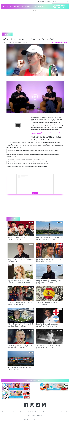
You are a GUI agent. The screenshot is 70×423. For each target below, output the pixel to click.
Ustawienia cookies (64, 411)
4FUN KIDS (41, 6)
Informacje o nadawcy (54, 411)
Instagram (49, 1)
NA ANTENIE (8, 6)
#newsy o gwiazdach (23, 42)
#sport (11, 42)
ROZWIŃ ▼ (35, 193)
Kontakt (13, 411)
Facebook (41, 1)
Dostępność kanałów (6, 411)
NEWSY (22, 6)
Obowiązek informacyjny (35, 411)
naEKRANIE (39, 415)
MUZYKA (27, 6)
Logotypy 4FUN (19, 411)
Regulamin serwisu (45, 411)
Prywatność (26, 411)
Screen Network (31, 415)
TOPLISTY (34, 6)
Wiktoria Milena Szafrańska (61, 42)
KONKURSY (16, 6)
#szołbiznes (15, 42)
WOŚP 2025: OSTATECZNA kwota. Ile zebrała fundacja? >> (19, 169)
